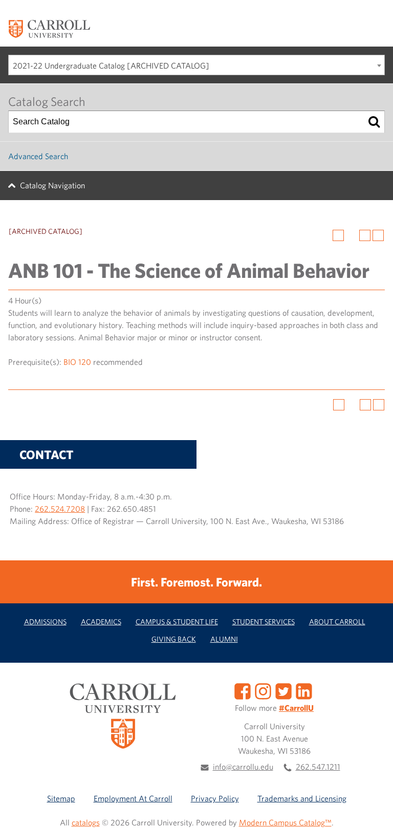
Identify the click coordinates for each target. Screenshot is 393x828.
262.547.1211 (318, 766)
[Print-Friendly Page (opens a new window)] (364, 235)
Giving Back (173, 639)
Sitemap (61, 798)
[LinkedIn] (304, 690)
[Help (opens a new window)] (378, 235)
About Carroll (337, 621)
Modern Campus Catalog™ (285, 822)
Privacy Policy (215, 798)
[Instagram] (263, 690)
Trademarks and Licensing (301, 798)
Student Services (263, 621)
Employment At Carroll (133, 798)
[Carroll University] (49, 28)
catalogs (86, 822)
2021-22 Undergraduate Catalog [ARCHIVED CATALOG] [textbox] (111, 65)
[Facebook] (242, 690)
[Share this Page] (351, 235)
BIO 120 (77, 361)
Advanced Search (38, 156)
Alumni (224, 639)
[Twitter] (283, 690)
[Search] (374, 122)
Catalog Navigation (52, 185)
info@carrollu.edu (243, 766)
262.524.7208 (60, 508)
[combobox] (196, 65)
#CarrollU (296, 707)
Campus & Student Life (177, 621)
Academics (101, 621)
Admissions (45, 621)
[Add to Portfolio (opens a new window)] (338, 235)
